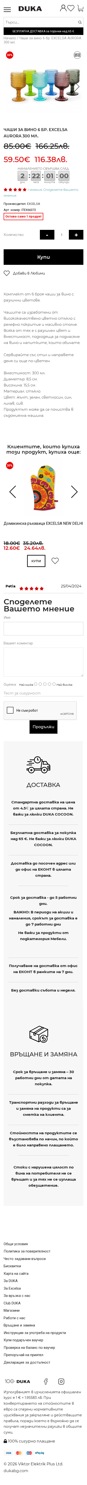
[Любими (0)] (70, 8)
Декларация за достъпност (27, 1362)
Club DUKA (12, 1303)
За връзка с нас (17, 1295)
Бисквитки (12, 1266)
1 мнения (35, 190)
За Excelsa (12, 1288)
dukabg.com (16, 1470)
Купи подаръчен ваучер (23, 1340)
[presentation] (10, 491)
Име (7, 617)
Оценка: (10, 684)
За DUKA (11, 1281)
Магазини (12, 1310)
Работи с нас (14, 1318)
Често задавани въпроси (25, 1259)
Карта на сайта (16, 1273)
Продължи (43, 727)
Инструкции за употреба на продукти (35, 1333)
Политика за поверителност (27, 1251)
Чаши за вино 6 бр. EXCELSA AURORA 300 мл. (42, 40)
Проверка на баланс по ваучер (29, 1347)
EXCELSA (33, 204)
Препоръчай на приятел (23, 1355)
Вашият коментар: (19, 643)
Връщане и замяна (19, 1325)
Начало (10, 38)
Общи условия (16, 1244)
